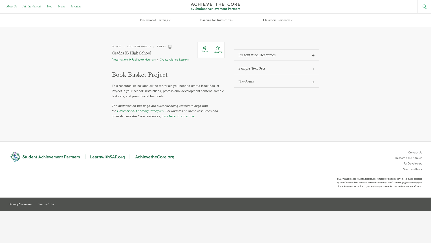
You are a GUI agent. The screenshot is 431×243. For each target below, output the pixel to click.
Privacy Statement (20, 204)
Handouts (246, 82)
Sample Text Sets (252, 68)
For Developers (412, 163)
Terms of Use (46, 204)
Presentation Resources (257, 55)
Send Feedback (412, 169)
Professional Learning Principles (140, 111)
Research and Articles (408, 158)
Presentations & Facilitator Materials (134, 59)
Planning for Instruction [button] (215, 20)
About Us (11, 6)
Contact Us (415, 152)
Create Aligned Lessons (174, 59)
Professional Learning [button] (154, 20)
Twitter (404, 204)
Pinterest (412, 205)
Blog (49, 6)
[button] (424, 7)
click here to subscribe (178, 116)
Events (61, 6)
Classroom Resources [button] (276, 20)
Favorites (76, 6)
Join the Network (31, 6)
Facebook (420, 205)
